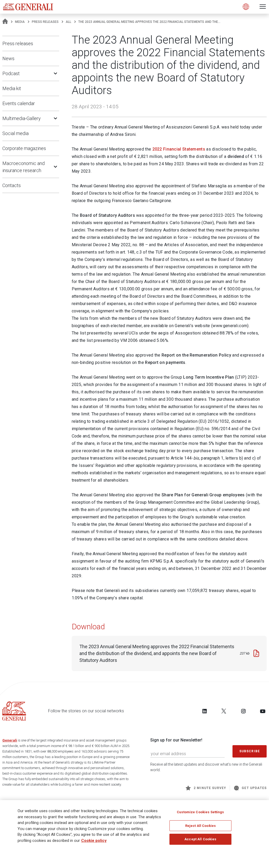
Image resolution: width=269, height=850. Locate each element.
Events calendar (18, 103)
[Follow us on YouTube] (263, 711)
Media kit (11, 88)
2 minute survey (210, 788)
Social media (15, 133)
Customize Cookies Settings (200, 812)
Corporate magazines (24, 148)
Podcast (11, 73)
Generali (9, 740)
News (8, 58)
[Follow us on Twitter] (224, 711)
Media (20, 22)
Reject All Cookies (200, 826)
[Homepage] (5, 22)
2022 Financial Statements (178, 149)
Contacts (11, 185)
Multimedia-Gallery (21, 118)
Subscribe (249, 751)
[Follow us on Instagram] (243, 711)
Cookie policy (94, 840)
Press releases (45, 22)
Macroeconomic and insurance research (23, 167)
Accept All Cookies (200, 839)
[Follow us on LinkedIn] (205, 711)
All (68, 22)
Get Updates (254, 788)
